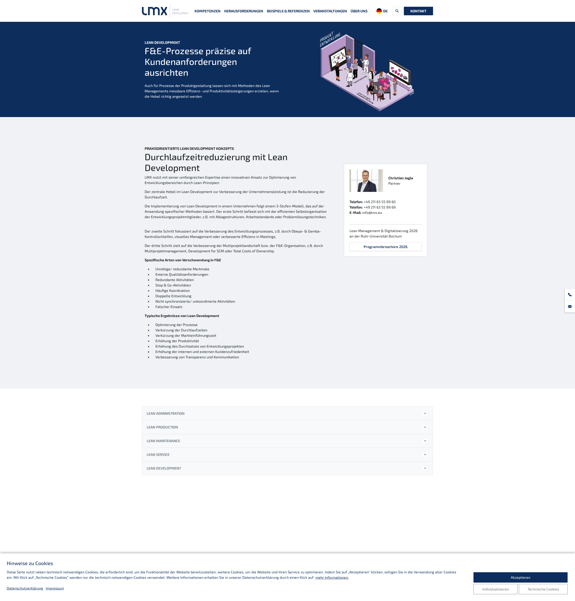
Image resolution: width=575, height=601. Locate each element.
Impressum (55, 588)
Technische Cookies (543, 589)
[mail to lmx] (570, 307)
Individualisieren (495, 589)
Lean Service (158, 454)
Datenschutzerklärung (25, 588)
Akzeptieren (520, 577)
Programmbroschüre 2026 (385, 246)
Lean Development (164, 468)
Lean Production (162, 427)
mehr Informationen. (332, 577)
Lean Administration (165, 413)
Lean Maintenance (163, 441)
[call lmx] (570, 295)
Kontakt (418, 11)
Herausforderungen (243, 11)
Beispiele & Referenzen (288, 11)
